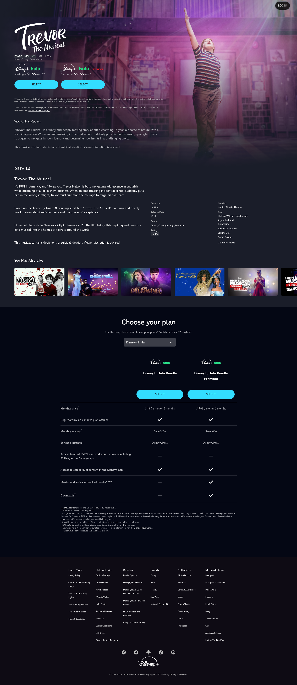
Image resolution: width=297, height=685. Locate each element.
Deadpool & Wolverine (215, 582)
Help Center (101, 604)
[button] (107, 570)
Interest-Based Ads (76, 619)
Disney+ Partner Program (107, 640)
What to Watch (102, 597)
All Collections (184, 575)
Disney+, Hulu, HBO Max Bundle (134, 603)
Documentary (183, 611)
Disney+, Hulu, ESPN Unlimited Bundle (132, 592)
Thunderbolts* (211, 618)
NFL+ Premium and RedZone (131, 614)
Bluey (207, 611)
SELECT (36, 84)
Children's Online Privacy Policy (79, 584)
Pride (180, 618)
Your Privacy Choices (77, 612)
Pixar (153, 582)
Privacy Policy (74, 575)
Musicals (182, 582)
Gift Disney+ (101, 633)
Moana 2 (209, 597)
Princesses (182, 626)
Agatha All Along (213, 633)
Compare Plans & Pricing (134, 623)
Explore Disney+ (103, 575)
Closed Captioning (104, 626)
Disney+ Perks (102, 582)
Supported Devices (104, 611)
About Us (100, 618)
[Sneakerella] (93, 282)
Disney (153, 575)
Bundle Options (130, 575)
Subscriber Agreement (78, 604)
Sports (180, 597)
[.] (124, 652)
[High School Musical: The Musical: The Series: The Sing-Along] (253, 282)
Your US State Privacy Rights (77, 595)
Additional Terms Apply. (39, 110)
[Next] (290, 281)
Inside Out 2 (210, 590)
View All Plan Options (27, 121)
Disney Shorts (184, 604)
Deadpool (209, 575)
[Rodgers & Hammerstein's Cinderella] (199, 282)
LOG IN (282, 5)
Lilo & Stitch (210, 604)
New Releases (102, 590)
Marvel (154, 590)
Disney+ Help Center (143, 528)
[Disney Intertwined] (146, 282)
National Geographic (160, 604)
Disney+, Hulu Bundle (132, 582)
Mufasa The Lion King (214, 640)
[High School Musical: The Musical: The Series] (39, 282)
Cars (207, 626)
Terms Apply (67, 508)
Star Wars (155, 597)
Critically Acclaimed (187, 590)
